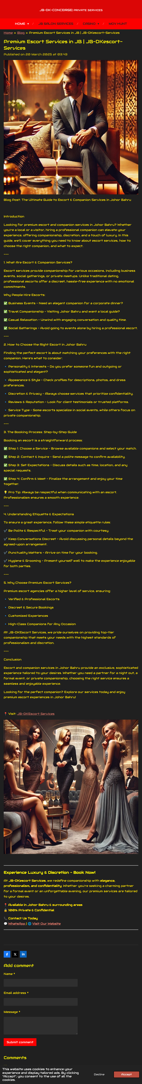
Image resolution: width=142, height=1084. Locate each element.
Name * (9, 974)
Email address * (16, 993)
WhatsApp (17, 924)
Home (8, 33)
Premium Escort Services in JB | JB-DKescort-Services (74, 33)
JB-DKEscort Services (36, 714)
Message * (12, 1012)
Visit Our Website (46, 924)
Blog (21, 33)
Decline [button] (99, 1074)
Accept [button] (126, 1074)
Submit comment (20, 1042)
